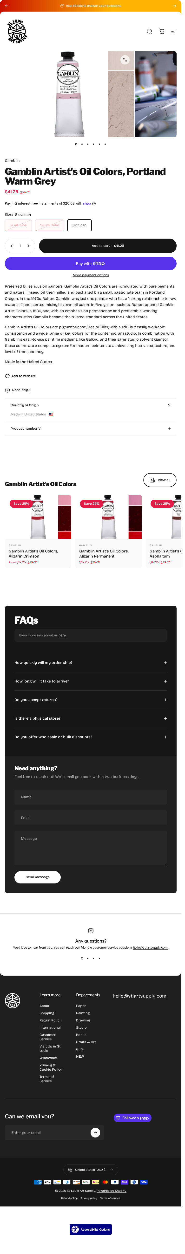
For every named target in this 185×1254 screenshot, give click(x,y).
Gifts (80, 1049)
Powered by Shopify (111, 1191)
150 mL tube (49, 225)
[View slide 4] (99, 958)
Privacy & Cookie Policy (51, 1067)
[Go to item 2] (82, 144)
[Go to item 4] (94, 144)
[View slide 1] (82, 958)
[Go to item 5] (99, 144)
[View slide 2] (88, 958)
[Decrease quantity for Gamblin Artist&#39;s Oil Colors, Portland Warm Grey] (10, 246)
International (50, 1028)
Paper (81, 1006)
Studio (81, 1028)
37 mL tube (18, 225)
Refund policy (69, 1198)
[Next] (174, 6)
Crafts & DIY (86, 1042)
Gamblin (12, 160)
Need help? (21, 390)
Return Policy (50, 1020)
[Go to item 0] (76, 144)
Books (81, 1035)
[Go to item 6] (105, 144)
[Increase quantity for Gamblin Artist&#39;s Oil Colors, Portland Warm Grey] (29, 246)
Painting (83, 1013)
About (44, 1006)
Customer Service (48, 1037)
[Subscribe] (95, 1132)
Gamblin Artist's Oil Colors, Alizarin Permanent (104, 554)
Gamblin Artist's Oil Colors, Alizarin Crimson (33, 554)
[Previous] (6, 6)
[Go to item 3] (88, 144)
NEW (80, 1056)
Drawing (83, 1020)
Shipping (47, 1013)
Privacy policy (88, 1198)
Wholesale (48, 1058)
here (62, 635)
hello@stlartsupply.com (150, 948)
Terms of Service (47, 1079)
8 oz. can (79, 225)
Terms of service (110, 1198)
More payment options (91, 275)
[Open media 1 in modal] (125, 60)
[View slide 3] (94, 958)
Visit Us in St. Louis (50, 1048)
